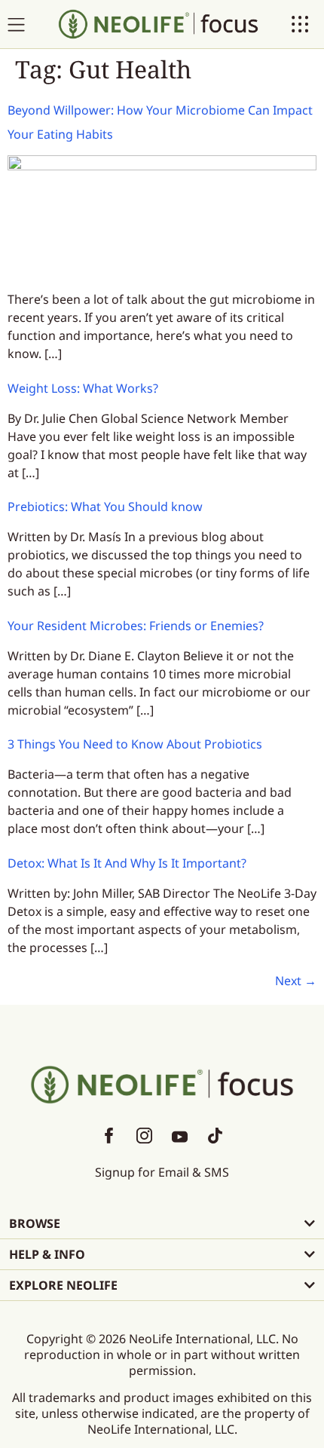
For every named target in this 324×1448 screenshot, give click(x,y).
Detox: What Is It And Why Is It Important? (127, 863)
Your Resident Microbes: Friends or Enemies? (136, 625)
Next (295, 980)
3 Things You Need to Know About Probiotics (135, 744)
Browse (34, 1223)
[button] (162, 1223)
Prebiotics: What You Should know (105, 506)
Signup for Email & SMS (162, 1172)
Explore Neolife (63, 1285)
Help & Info (47, 1254)
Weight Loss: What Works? (83, 388)
